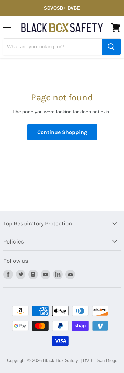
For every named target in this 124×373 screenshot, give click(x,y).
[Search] (111, 47)
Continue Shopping (62, 132)
